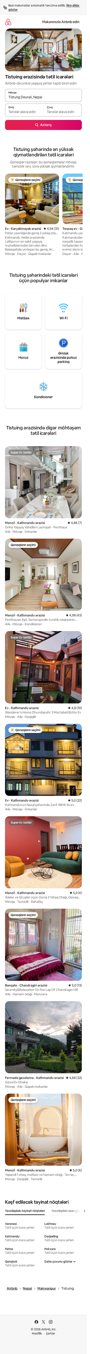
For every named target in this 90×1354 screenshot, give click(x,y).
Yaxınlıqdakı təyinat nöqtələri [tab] (25, 1211)
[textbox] (24, 111)
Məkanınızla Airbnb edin (60, 22)
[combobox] (43, 97)
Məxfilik (37, 1333)
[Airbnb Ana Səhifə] (8, 22)
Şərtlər (50, 1333)
